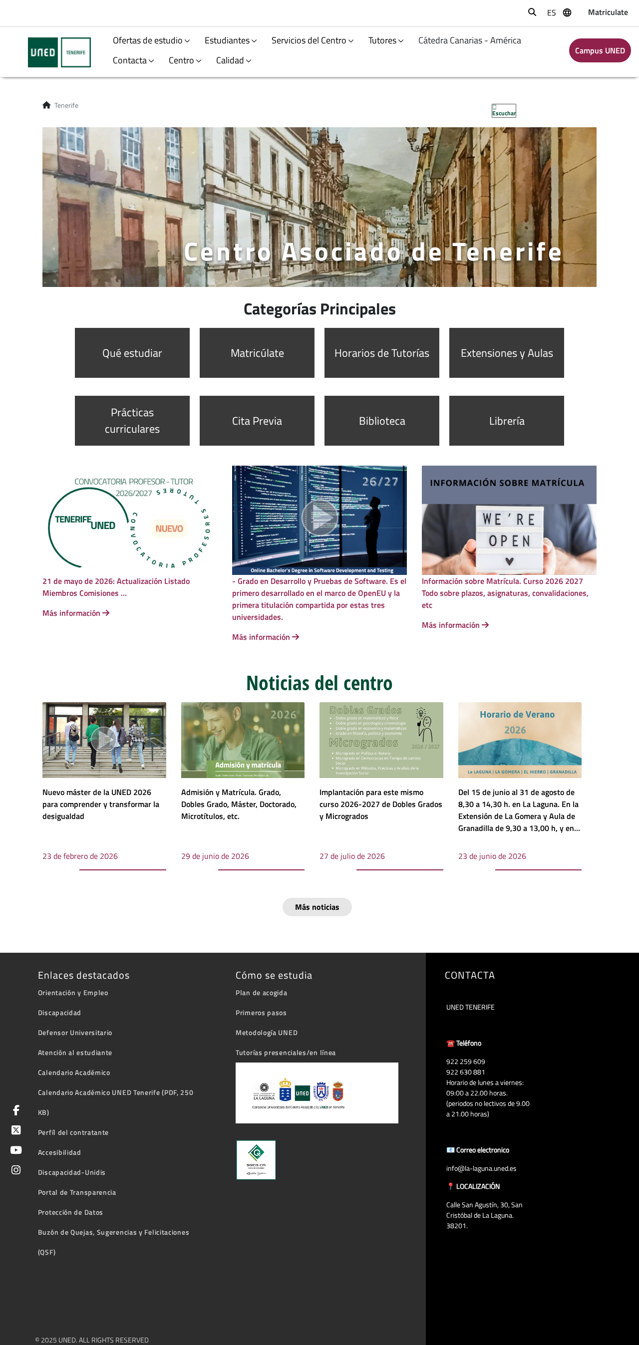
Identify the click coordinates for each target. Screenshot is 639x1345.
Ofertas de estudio (148, 40)
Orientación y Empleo (73, 992)
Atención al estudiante (75, 1052)
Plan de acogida (262, 992)
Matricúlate (257, 352)
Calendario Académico (74, 1072)
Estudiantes (227, 40)
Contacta (130, 60)
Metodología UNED (267, 1032)
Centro (181, 60)
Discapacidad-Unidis (72, 1172)
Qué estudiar (132, 352)
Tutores (382, 40)
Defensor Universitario (75, 1032)
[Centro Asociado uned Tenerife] (53, 52)
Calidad (230, 60)
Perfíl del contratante (73, 1132)
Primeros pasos (261, 1012)
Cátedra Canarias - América (469, 40)
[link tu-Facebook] (14, 1111)
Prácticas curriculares (132, 420)
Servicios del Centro (309, 40)
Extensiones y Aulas (507, 352)
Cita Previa (257, 420)
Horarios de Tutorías (381, 352)
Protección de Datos (70, 1212)
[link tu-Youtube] (14, 1151)
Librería (507, 420)
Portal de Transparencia (77, 1192)
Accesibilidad (59, 1152)
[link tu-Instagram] (14, 1171)
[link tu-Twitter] (14, 1131)
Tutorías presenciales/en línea (286, 1052)
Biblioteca (382, 420)
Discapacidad (59, 1012)
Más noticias (317, 907)
